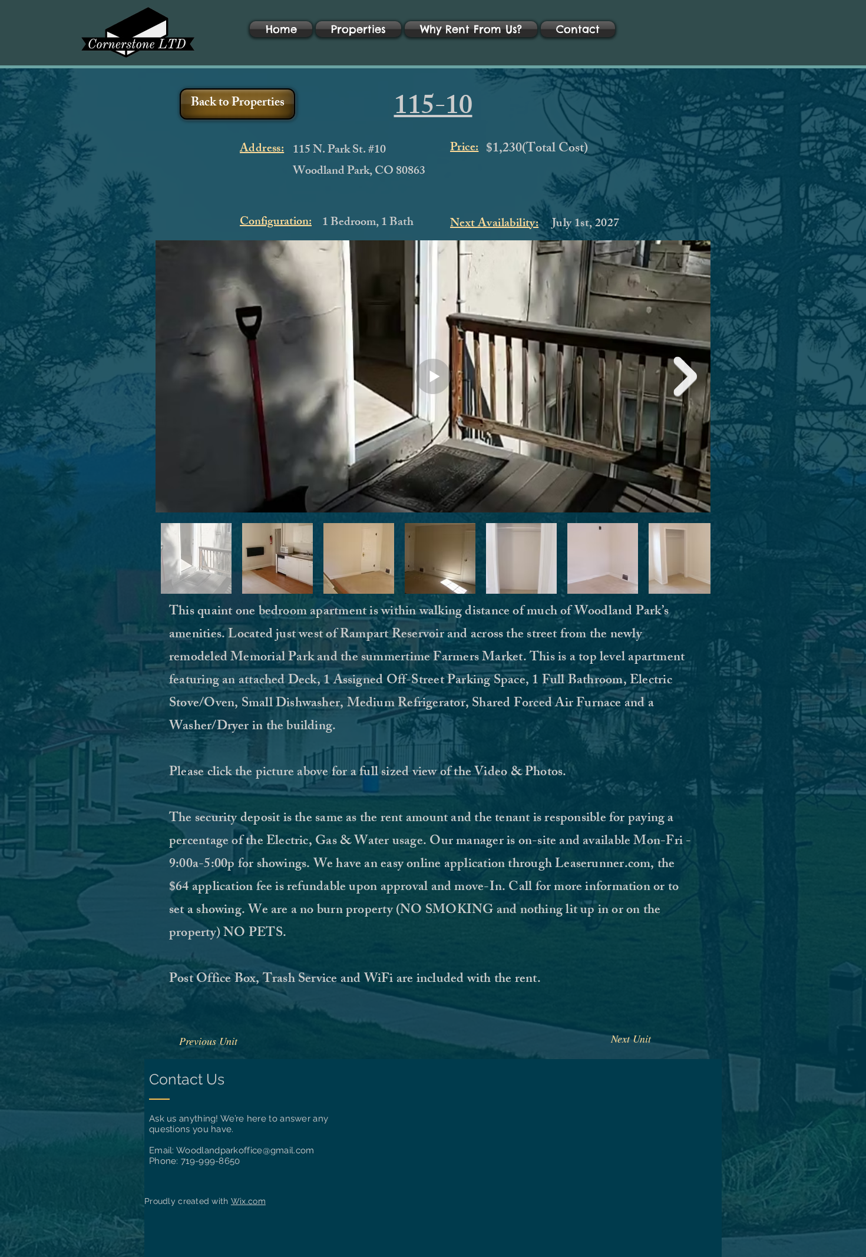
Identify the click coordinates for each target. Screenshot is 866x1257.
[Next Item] (685, 376)
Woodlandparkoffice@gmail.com (245, 1150)
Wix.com (248, 1201)
